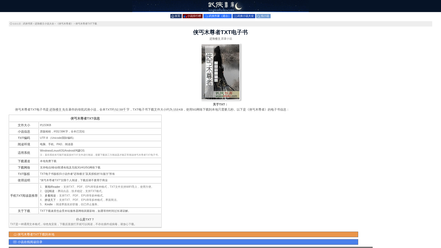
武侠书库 (28, 23)
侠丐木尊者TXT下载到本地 (36, 234)
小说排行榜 (194, 15)
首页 (177, 15)
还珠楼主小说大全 (44, 23)
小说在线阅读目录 (30, 242)
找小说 (265, 15)
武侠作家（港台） (220, 15)
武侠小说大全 (245, 15)
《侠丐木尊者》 (64, 23)
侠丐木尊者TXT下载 (86, 23)
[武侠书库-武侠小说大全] (220, 11)
